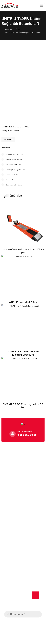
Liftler (16, 130)
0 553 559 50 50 (27, 434)
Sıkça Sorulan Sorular (12, 472)
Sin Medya (33, 640)
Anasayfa (8, 29)
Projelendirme (9, 504)
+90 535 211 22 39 (12, 540)
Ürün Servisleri (9, 519)
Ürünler (18, 29)
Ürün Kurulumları (10, 514)
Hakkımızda (8, 467)
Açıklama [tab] (8, 139)
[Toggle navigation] (41, 5)
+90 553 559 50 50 (12, 536)
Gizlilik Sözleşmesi (11, 477)
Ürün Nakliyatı (9, 509)
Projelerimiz (8, 482)
